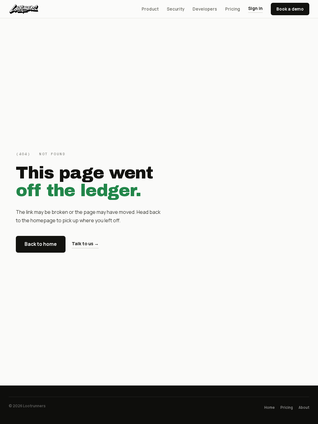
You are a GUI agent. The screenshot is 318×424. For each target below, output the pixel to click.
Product (150, 9)
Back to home (41, 244)
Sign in (255, 8)
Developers (205, 9)
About (303, 407)
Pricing (232, 9)
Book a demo (290, 9)
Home (269, 407)
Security (175, 9)
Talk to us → (85, 243)
